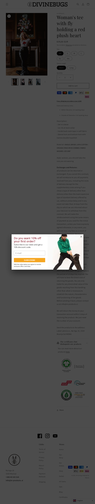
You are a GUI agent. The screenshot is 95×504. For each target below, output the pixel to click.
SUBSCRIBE (29, 260)
